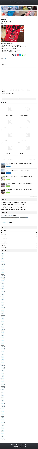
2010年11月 (3, 405)
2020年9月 (2, 266)
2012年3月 (2, 379)
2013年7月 (2, 354)
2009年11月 (3, 422)
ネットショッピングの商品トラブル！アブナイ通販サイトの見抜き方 (19, 176)
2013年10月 (3, 349)
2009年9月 (2, 425)
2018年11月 (3, 277)
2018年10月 (3, 278)
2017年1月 (2, 305)
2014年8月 (2, 334)
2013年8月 (2, 353)
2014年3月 (2, 342)
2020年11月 (3, 263)
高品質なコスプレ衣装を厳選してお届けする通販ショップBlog (19, 444)
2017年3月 (2, 302)
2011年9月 (2, 389)
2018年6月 (2, 285)
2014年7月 (2, 335)
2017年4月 (2, 300)
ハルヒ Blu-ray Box (6, 153)
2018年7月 (2, 283)
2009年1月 (2, 438)
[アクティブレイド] (20, 55)
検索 (33, 196)
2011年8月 (2, 390)
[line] (22, 55)
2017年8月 (2, 294)
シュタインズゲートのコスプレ (8, 115)
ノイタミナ (5, 140)
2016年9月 (2, 310)
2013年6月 (2, 356)
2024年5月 (2, 256)
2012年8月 (2, 371)
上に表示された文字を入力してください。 (8, 93)
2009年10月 (3, 424)
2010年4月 (2, 414)
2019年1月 (2, 274)
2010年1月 (2, 419)
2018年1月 (2, 289)
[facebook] (15, 55)
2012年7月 (2, 373)
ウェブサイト (3, 232)
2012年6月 (2, 375)
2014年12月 (3, 329)
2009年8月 (2, 427)
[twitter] (13, 55)
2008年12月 (3, 439)
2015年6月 (2, 321)
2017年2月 (2, 304)
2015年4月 (2, 323)
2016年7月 (2, 313)
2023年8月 (2, 259)
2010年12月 (3, 403)
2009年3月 (2, 435)
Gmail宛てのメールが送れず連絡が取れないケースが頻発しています (19, 189)
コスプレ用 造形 (4, 238)
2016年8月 (2, 312)
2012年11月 (3, 367)
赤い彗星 (4, 128)
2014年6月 (2, 337)
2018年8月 (2, 282)
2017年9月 (2, 293)
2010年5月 (2, 413)
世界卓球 (21, 153)
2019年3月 (2, 271)
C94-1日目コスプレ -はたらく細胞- (5, 220)
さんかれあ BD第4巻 (24, 128)
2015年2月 (2, 326)
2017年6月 (2, 297)
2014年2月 (2, 343)
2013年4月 (2, 359)
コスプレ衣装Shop (4, 241)
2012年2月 (2, 381)
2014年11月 (3, 330)
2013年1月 (2, 364)
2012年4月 (2, 378)
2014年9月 (2, 332)
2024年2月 (2, 258)
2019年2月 (2, 272)
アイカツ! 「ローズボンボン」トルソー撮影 (6, 215)
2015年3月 (2, 324)
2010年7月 (2, 409)
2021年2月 (2, 261)
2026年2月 (2, 253)
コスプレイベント (4, 234)
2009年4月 (2, 433)
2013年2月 (2, 362)
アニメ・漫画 (4, 58)
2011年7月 (2, 392)
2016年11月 (3, 308)
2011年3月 (2, 398)
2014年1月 (2, 345)
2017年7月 (2, 296)
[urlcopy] (25, 55)
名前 (3, 78)
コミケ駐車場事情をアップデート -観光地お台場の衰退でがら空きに (19, 163)
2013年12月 (3, 346)
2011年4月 (2, 397)
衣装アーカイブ (3, 245)
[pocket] (18, 55)
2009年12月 (3, 420)
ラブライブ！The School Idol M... (26, 140)
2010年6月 (2, 411)
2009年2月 (2, 436)
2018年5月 (2, 286)
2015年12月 (3, 315)
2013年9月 (2, 351)
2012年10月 (3, 368)
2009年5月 (2, 431)
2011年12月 (3, 384)
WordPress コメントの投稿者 (24, 217)
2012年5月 (2, 376)
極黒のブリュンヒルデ (24, 115)
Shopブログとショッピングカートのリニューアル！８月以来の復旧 (18, 183)
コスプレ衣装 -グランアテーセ (19, 3)
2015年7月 (2, 319)
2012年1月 (2, 383)
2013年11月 (3, 348)
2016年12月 (3, 307)
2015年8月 (2, 318)
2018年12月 (3, 275)
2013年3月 (2, 360)
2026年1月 (2, 255)
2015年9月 (2, 316)
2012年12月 (3, 365)
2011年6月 (2, 394)
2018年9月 (2, 280)
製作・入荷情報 (3, 247)
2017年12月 (3, 291)
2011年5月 (2, 395)
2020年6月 (2, 267)
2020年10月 (3, 264)
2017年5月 (2, 299)
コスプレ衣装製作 (4, 243)
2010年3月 (2, 416)
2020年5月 (2, 269)
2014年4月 (2, 340)
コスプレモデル (3, 236)
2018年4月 (2, 288)
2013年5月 (2, 357)
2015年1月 (2, 327)
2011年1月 (2, 401)
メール (3, 82)
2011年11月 (3, 386)
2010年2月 (2, 417)
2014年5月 (2, 338)
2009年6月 (2, 430)
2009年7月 (2, 428)
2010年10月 (3, 406)
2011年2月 (2, 400)
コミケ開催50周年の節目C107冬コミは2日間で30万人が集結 (17, 170)
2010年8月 (2, 408)
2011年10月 (3, 387)
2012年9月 (2, 370)
